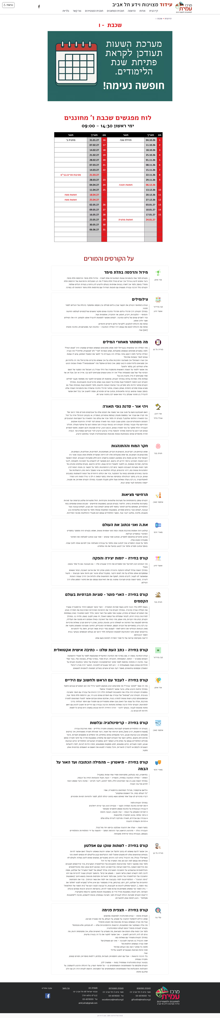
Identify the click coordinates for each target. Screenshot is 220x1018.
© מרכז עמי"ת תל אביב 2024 (115, 1015)
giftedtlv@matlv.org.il (141, 999)
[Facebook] (47, 995)
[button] (142, 11)
